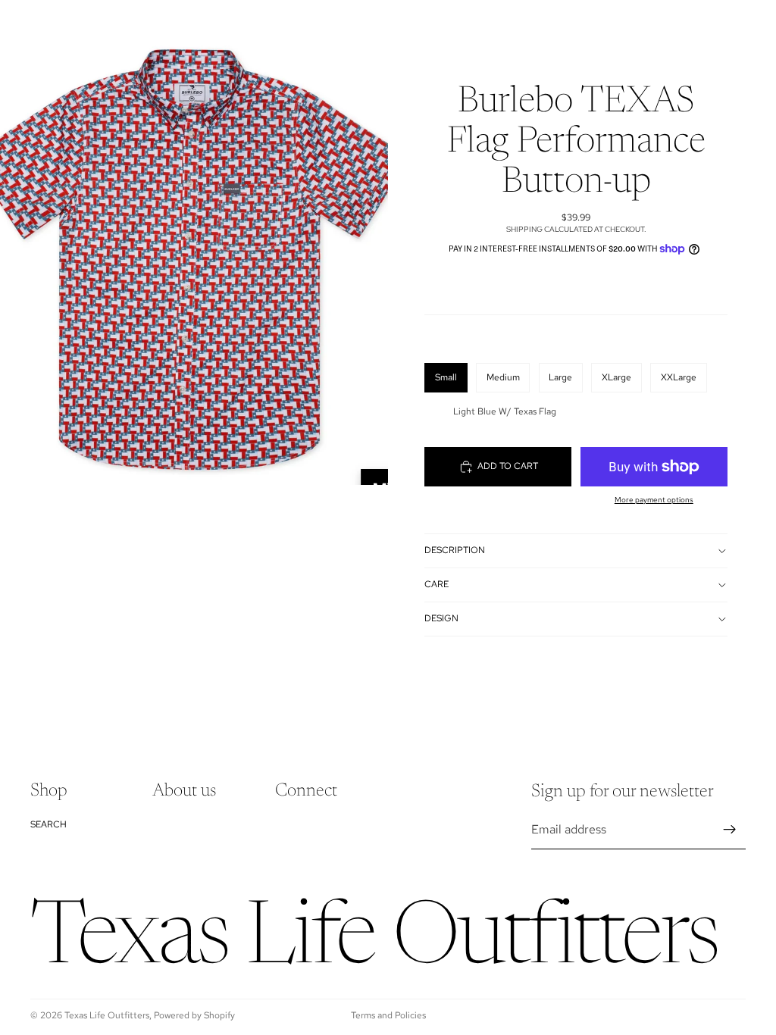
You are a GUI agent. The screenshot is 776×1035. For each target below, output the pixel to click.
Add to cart (507, 466)
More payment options (654, 500)
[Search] (50, 22)
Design (441, 618)
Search (48, 824)
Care (436, 584)
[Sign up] (730, 830)
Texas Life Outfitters (106, 1015)
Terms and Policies (388, 1015)
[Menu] (17, 22)
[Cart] (757, 22)
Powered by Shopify (194, 1015)
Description (454, 550)
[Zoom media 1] (194, 242)
